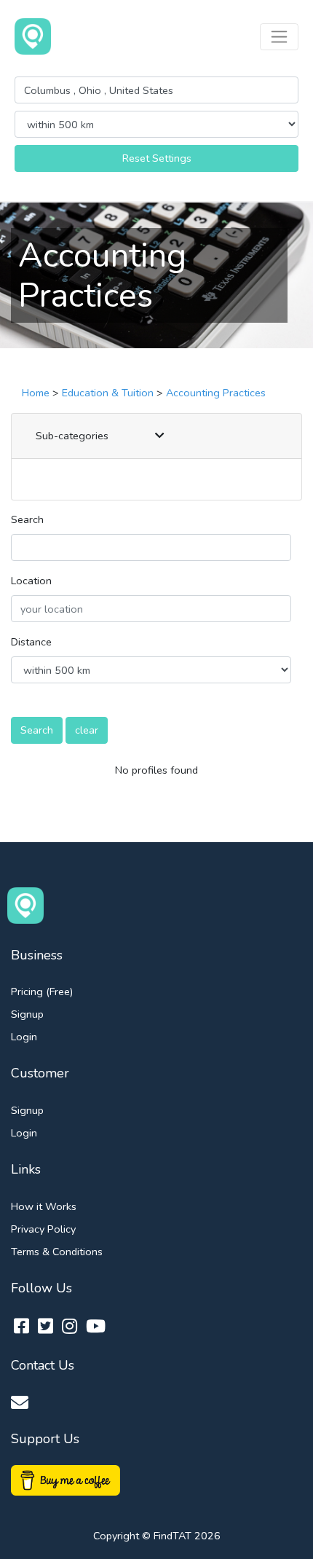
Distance (31, 642)
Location (31, 580)
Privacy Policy (43, 1229)
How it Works (43, 1206)
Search (27, 519)
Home (35, 392)
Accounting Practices (216, 392)
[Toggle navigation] (279, 36)
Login (24, 1036)
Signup (27, 1014)
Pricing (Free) (42, 991)
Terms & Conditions (57, 1251)
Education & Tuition (108, 392)
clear (86, 730)
